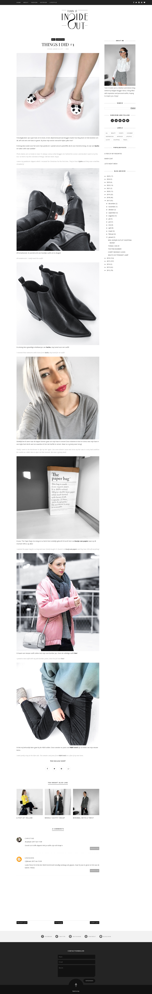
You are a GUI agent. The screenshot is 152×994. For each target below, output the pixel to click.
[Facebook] (112, 120)
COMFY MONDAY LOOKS (116, 252)
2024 (108, 179)
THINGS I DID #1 (114, 246)
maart (110, 231)
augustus (111, 216)
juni (109, 222)
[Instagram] (120, 120)
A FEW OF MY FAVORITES (113, 154)
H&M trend (74, 747)
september (112, 213)
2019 (108, 194)
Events (121, 133)
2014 (108, 264)
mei (109, 225)
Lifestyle (53, 2)
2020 (108, 191)
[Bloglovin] (123, 120)
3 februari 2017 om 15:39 (33, 861)
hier (75, 653)
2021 (108, 188)
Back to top (76, 991)
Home (19, 2)
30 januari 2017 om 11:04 (33, 842)
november (111, 207)
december (111, 204)
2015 (108, 261)
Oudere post (94, 923)
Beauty (113, 133)
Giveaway (130, 133)
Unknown (29, 858)
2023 (108, 182)
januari (110, 237)
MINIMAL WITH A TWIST (83, 818)
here (62, 659)
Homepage (58, 923)
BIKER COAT (108, 159)
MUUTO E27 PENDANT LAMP (118, 255)
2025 (108, 176)
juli (109, 219)
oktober (111, 210)
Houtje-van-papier (81, 541)
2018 (108, 197)
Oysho (97, 146)
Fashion (34, 2)
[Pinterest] (127, 120)
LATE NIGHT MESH (110, 164)
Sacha (48, 347)
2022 (108, 185)
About (25, 2)
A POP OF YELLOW (25, 818)
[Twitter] (116, 120)
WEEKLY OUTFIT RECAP (55, 818)
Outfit (108, 140)
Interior (43, 2)
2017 (108, 201)
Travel (125, 140)
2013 (108, 267)
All (53, 39)
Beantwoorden (94, 848)
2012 (108, 270)
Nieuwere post (22, 923)
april (109, 228)
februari (111, 234)
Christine (29, 838)
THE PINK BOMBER (114, 249)
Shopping (116, 140)
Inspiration (110, 136)
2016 (108, 258)
